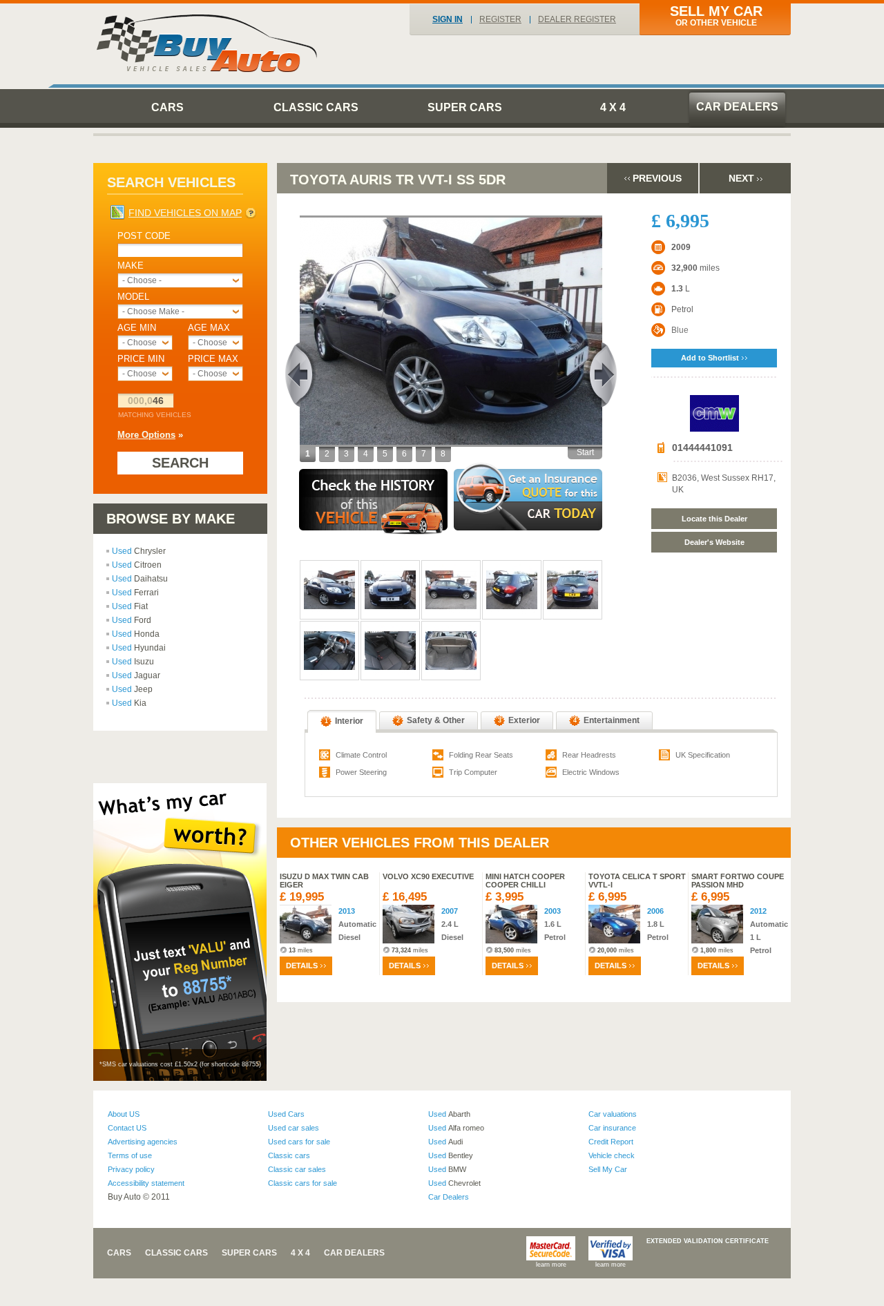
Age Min (136, 328)
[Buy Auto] (208, 44)
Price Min (140, 359)
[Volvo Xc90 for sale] (408, 924)
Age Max (209, 328)
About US (124, 1114)
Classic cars (289, 1155)
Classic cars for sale (302, 1183)
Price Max (213, 359)
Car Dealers (737, 107)
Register (500, 19)
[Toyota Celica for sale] (614, 924)
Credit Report (610, 1141)
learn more (551, 1264)
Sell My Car (607, 1169)
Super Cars (464, 107)
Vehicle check (611, 1155)
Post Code (144, 236)
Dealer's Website (714, 542)
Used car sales (293, 1128)
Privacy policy (131, 1169)
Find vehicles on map (185, 212)
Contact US (127, 1128)
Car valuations (612, 1114)
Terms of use (130, 1155)
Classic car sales (297, 1169)
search (180, 462)
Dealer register (577, 19)
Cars (167, 107)
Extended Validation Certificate (707, 1241)
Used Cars (286, 1114)
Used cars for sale (299, 1141)
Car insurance (612, 1128)
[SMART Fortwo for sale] (717, 924)
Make (130, 265)
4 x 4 (613, 107)
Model (133, 296)
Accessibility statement (146, 1183)
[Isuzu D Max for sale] (306, 924)
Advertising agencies (142, 1141)
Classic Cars (315, 107)
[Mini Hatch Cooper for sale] (511, 924)
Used (139, 551)
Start (585, 452)
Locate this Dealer (714, 519)
